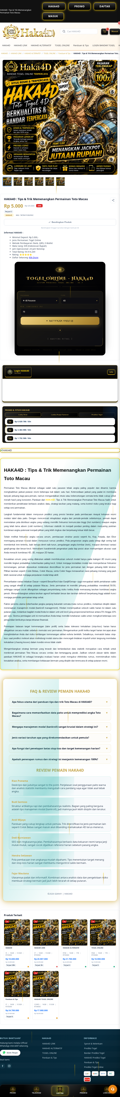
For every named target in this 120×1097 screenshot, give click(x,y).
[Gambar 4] (39, 181)
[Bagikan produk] (113, 200)
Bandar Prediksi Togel (94, 1053)
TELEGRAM (36, 1093)
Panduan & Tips (81, 45)
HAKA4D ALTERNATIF (41, 45)
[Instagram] (9, 1065)
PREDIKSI (83, 1093)
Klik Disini (33, 257)
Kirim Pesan (12, 1052)
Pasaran (25, 295)
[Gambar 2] (18, 181)
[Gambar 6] (60, 181)
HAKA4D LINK (20, 45)
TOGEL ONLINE (62, 45)
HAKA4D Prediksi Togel (94, 1057)
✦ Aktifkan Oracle (60, 321)
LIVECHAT (107, 1093)
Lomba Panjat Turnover (60, 414)
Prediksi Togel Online (93, 1067)
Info (111, 372)
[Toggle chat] (112, 1089)
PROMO (79, 6)
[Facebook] (2, 1065)
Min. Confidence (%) (32, 306)
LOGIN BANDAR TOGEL (103, 45)
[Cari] (63, 31)
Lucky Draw (22, 414)
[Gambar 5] (49, 181)
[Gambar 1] (7, 181)
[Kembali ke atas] (113, 1082)
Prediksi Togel (97, 414)
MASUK (53, 16)
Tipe (63, 295)
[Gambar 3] (28, 181)
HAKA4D (54, 6)
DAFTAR (105, 6)
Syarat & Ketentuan (93, 1043)
